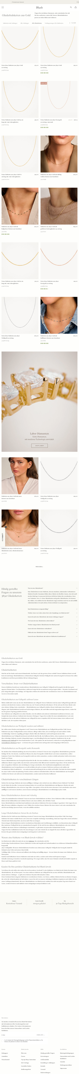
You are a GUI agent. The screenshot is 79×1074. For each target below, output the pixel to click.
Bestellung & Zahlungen (48, 1063)
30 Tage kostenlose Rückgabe (53, 2)
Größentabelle (45, 1059)
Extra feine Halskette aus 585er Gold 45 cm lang (51, 66)
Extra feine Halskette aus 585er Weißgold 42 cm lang (50, 497)
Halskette (31, 841)
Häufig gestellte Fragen (48, 1053)
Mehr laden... (39, 566)
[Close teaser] (6, 527)
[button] (2, 537)
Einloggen (5, 1053)
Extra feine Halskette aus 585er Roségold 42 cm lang (50, 282)
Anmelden (5, 1056)
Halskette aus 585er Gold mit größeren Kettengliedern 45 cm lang (51, 228)
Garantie (62, 1061)
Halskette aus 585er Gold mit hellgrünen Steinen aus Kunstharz (11, 228)
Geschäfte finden (26, 1066)
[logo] (39, 7)
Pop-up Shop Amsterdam (28, 1059)
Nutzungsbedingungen (67, 1053)
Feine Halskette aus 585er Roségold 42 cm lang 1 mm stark (51, 121)
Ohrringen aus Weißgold (9, 740)
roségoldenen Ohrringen (9, 742)
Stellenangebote (26, 1069)
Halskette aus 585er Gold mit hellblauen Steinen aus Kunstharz (50, 337)
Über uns (23, 1053)
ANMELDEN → (41, 1034)
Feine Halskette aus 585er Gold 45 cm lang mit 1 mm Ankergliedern (12, 121)
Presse (23, 1056)
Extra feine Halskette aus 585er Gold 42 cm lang (12, 66)
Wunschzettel (5, 1059)
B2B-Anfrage (25, 1063)
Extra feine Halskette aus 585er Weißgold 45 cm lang (11, 337)
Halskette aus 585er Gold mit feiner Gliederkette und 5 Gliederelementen (12, 549)
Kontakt (43, 1066)
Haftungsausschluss (66, 1065)
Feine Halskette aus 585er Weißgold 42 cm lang (51, 549)
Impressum (63, 1068)
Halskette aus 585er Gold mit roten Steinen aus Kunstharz (12, 497)
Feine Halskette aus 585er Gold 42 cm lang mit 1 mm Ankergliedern (12, 282)
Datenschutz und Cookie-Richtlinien (67, 1057)
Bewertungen (45, 1056)
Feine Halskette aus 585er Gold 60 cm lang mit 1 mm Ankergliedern (12, 176)
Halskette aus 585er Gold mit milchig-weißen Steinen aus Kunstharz (51, 176)
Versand (43, 1069)
